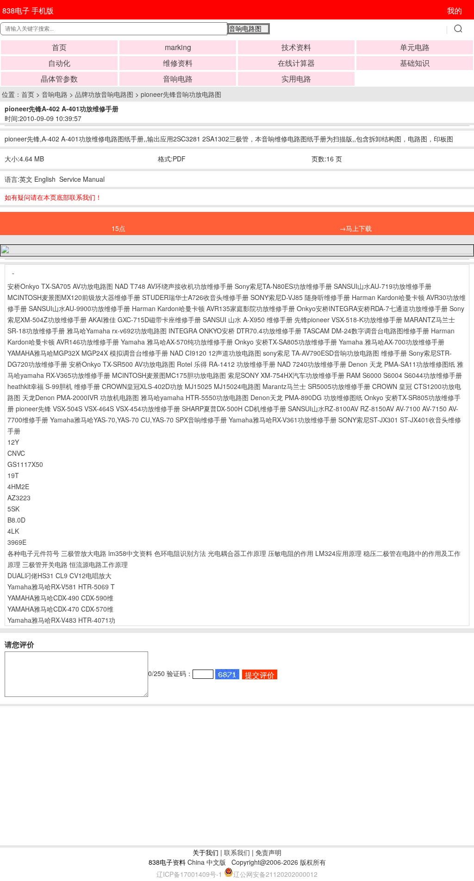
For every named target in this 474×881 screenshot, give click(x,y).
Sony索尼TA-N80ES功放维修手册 (283, 286)
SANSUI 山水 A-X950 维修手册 (248, 319)
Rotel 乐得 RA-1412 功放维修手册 (226, 364)
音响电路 (178, 78)
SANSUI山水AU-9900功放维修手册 (79, 308)
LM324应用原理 (338, 553)
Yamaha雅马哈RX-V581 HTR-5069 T (61, 586)
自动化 (59, 62)
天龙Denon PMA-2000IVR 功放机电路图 (80, 397)
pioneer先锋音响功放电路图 (181, 94)
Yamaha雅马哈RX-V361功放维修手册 (283, 419)
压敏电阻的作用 (290, 553)
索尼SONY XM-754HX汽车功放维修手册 (286, 375)
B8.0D (16, 519)
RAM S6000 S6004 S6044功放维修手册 (404, 375)
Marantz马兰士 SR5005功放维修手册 (316, 386)
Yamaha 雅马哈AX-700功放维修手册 (391, 341)
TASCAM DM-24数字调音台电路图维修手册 (366, 330)
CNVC (16, 453)
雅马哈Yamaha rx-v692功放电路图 (117, 330)
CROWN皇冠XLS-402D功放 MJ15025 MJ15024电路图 (181, 386)
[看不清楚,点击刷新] (227, 674)
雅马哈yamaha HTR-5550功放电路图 (195, 397)
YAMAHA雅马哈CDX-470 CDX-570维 (60, 608)
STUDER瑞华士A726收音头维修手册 (195, 297)
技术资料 (296, 47)
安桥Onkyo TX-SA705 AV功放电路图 (60, 286)
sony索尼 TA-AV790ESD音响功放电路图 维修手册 (335, 353)
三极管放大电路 (83, 553)
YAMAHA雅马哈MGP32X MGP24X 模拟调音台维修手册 (87, 353)
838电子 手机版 (28, 10)
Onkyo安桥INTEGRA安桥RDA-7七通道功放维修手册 (372, 308)
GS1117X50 (25, 464)
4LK (13, 531)
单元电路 (415, 47)
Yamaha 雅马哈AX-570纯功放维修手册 (177, 341)
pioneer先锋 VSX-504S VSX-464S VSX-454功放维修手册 (98, 408)
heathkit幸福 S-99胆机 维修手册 (53, 386)
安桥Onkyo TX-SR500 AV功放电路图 (122, 364)
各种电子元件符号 (33, 553)
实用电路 (296, 78)
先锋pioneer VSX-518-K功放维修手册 (348, 319)
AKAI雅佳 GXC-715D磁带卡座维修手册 (144, 319)
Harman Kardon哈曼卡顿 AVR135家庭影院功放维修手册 (213, 308)
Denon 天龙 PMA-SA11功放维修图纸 (401, 364)
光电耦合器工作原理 (237, 553)
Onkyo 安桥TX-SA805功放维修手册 (286, 341)
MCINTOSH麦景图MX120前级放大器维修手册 (73, 297)
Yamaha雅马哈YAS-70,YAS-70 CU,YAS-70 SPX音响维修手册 (138, 419)
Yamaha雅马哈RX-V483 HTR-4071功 (61, 620)
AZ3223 (19, 497)
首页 (59, 47)
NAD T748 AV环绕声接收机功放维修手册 (174, 286)
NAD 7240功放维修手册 (311, 364)
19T (13, 475)
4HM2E (18, 486)
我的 (454, 10)
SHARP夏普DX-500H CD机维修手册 (234, 408)
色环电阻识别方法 (180, 553)
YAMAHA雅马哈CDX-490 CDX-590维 (60, 597)
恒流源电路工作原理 (98, 564)
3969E (16, 542)
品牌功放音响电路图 (104, 94)
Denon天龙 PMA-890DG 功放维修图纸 (306, 397)
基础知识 (415, 62)
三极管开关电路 (45, 564)
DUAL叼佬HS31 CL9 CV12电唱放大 (59, 575)
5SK (13, 508)
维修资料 (178, 62)
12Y (13, 442)
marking (178, 47)
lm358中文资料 (130, 553)
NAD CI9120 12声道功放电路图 (215, 353)
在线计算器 (296, 62)
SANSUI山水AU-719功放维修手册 (382, 286)
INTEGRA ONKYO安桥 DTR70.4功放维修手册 (234, 330)
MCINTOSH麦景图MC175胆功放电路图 (169, 375)
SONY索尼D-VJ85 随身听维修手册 (300, 297)
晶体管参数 (59, 78)
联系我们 (237, 852)
